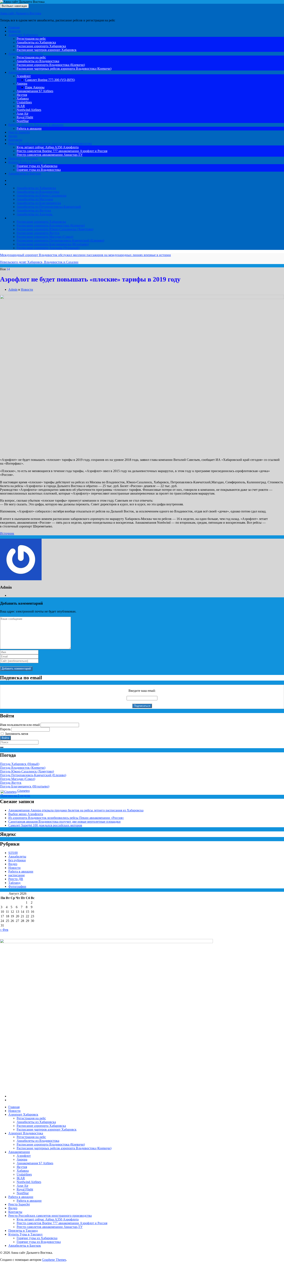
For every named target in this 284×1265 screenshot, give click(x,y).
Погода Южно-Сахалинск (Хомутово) (27, 771)
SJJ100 (13, 852)
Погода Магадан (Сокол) (17, 779)
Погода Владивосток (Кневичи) (22, 767)
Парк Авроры (34, 87)
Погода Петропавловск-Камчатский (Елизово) (33, 775)
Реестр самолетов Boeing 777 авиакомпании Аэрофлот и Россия (62, 151)
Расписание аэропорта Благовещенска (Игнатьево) (53, 244)
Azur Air (22, 113)
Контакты (15, 139)
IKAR (21, 106)
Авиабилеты (17, 184)
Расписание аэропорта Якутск (38, 233)
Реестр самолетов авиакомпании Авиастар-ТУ (50, 154)
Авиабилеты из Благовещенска (39, 203)
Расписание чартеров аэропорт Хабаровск (47, 50)
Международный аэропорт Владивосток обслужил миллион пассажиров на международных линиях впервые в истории (85, 255)
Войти (5, 737)
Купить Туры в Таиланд (25, 162)
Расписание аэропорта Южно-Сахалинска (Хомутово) (55, 229)
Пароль (5, 729)
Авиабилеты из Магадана (35, 199)
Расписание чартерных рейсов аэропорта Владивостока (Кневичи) (64, 68)
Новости (14, 31)
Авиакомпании (19, 72)
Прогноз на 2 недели (15, 795)
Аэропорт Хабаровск (23, 35)
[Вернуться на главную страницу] (45, 2)
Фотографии (17, 886)
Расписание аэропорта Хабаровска (41, 46)
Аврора (22, 83)
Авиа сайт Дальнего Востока (20, 13)
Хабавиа (23, 98)
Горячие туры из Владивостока (39, 169)
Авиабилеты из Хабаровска (36, 42)
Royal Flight (25, 117)
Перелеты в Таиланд (23, 158)
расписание (16, 875)
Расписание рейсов (22, 218)
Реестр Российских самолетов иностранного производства (50, 143)
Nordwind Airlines (29, 110)
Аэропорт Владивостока (25, 53)
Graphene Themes (54, 1259)
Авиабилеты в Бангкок (24, 173)
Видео (12, 136)
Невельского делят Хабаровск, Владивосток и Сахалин (39, 262)
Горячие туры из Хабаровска (37, 166)
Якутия (22, 95)
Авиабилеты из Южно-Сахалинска (41, 195)
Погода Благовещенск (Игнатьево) (24, 786)
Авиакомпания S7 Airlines (35, 91)
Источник (7, 533)
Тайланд (14, 882)
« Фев (4, 929)
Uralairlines (24, 102)
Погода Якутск (10, 782)
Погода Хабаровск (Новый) (19, 764)
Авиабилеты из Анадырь (35, 214)
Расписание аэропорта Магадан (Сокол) (45, 236)
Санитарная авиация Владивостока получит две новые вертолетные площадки (64, 821)
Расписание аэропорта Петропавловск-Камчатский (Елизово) (60, 240)
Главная (14, 27)
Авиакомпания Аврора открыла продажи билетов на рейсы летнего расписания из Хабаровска (75, 810)
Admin (12, 289)
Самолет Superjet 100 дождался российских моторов (45, 825)
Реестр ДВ (15, 879)
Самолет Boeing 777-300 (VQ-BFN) (50, 80)
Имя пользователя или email (20, 725)
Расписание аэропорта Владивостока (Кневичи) (51, 65)
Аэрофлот (24, 76)
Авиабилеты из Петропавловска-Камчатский (49, 206)
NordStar (23, 121)
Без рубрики (17, 860)
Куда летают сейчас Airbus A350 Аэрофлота (48, 147)
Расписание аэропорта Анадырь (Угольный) (48, 248)
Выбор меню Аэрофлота (25, 814)
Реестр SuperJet (19, 132)
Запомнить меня (16, 733)
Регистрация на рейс (31, 38)
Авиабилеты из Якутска (34, 210)
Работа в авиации (35, 124)
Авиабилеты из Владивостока (38, 61)
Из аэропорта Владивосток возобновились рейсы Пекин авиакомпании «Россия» (66, 818)
